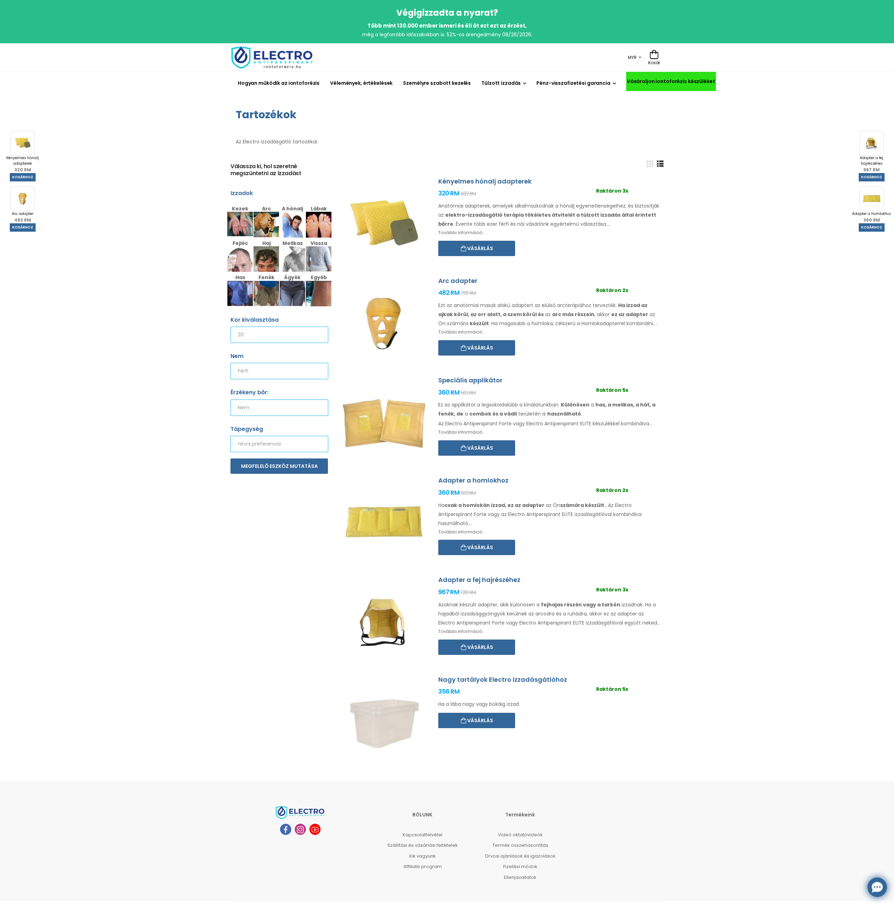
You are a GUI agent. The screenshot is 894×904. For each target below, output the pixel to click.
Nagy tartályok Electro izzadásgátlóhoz (502, 679)
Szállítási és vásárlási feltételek (422, 845)
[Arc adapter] (384, 323)
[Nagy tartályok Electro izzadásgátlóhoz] (384, 722)
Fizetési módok (520, 866)
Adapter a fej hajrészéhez (871, 164)
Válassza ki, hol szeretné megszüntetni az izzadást (265, 170)
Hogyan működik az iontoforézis (279, 83)
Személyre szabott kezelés (437, 83)
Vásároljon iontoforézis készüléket (671, 81)
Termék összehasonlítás (520, 845)
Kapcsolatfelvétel (422, 834)
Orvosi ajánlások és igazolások (520, 856)
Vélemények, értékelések (361, 83)
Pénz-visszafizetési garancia (573, 83)
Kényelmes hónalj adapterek (22, 164)
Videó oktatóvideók (520, 834)
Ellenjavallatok (520, 877)
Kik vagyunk (422, 856)
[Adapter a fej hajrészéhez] (384, 622)
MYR (632, 57)
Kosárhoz (22, 177)
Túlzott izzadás (501, 83)
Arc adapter (23, 217)
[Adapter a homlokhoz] (384, 523)
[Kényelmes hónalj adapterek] (384, 224)
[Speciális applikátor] (384, 423)
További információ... (462, 232)
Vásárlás (479, 248)
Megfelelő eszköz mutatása (279, 466)
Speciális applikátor (470, 380)
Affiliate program (422, 866)
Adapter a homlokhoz (871, 217)
